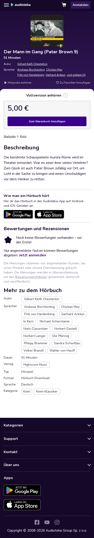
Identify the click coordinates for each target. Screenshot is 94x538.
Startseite (10, 136)
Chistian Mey (54, 69)
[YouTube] (47, 522)
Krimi (23, 136)
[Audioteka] (21, 5)
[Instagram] (57, 522)
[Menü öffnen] (6, 5)
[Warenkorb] (64, 5)
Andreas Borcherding (31, 69)
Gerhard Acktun (55, 75)
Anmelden (81, 5)
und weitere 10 (76, 75)
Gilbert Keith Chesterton (32, 64)
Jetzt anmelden (32, 255)
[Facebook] (37, 522)
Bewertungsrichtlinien (31, 277)
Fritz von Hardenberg (30, 75)
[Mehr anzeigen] (65, 95)
